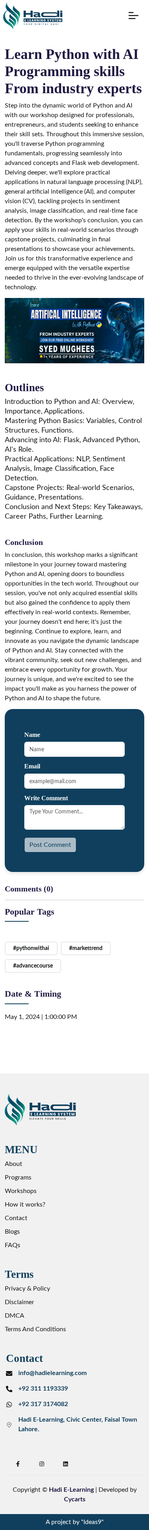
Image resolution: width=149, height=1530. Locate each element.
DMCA (14, 1316)
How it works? (25, 1204)
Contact (16, 1218)
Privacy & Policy (27, 1288)
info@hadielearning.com (52, 1373)
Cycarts (74, 1499)
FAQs (12, 1245)
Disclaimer (19, 1302)
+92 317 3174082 (43, 1404)
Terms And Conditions (35, 1329)
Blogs (12, 1231)
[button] (133, 16)
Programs (18, 1177)
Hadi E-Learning (71, 1490)
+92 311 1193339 (43, 1388)
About (13, 1164)
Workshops (21, 1191)
